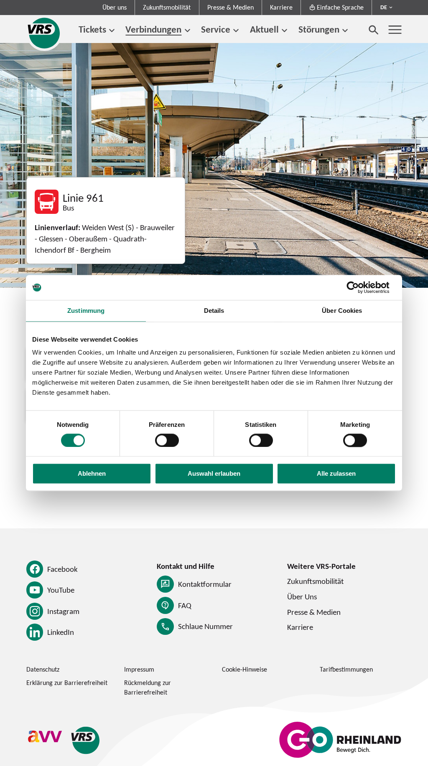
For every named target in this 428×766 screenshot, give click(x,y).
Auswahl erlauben (214, 473)
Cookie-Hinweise (244, 669)
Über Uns (302, 596)
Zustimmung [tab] (85, 310)
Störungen (318, 29)
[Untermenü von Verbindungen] (187, 30)
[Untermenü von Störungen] (345, 30)
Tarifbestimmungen (346, 669)
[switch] (167, 440)
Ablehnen (92, 473)
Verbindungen (153, 29)
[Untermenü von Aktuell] (284, 30)
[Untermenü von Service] (236, 30)
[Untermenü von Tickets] (111, 30)
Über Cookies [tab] (342, 310)
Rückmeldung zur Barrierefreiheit (147, 687)
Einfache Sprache (340, 7)
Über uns (114, 7)
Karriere (281, 7)
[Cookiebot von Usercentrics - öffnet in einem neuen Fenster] (359, 287)
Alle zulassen (336, 473)
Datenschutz (42, 669)
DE (383, 7)
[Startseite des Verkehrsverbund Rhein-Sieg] (44, 33)
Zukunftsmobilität (167, 7)
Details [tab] (214, 310)
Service (215, 29)
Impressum (139, 669)
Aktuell (264, 29)
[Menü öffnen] (395, 29)
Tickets (92, 29)
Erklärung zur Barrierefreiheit (66, 682)
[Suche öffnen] (373, 29)
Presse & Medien (230, 7)
